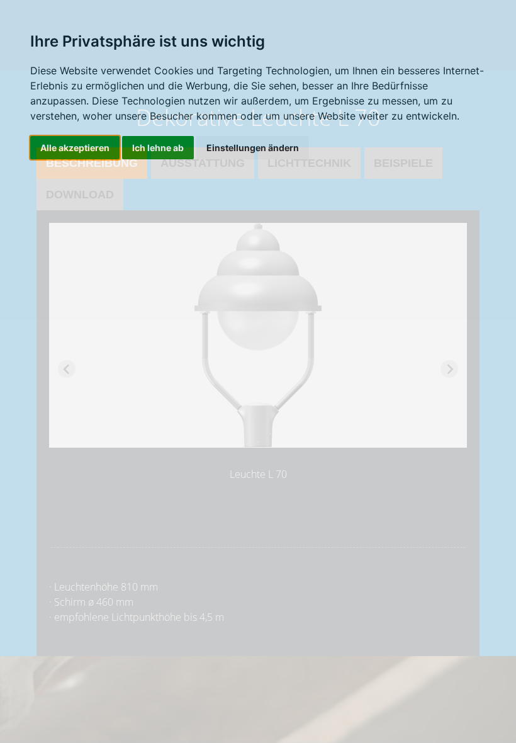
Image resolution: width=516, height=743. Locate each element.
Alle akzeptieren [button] (74, 147)
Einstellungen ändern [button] (252, 147)
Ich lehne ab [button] (158, 147)
